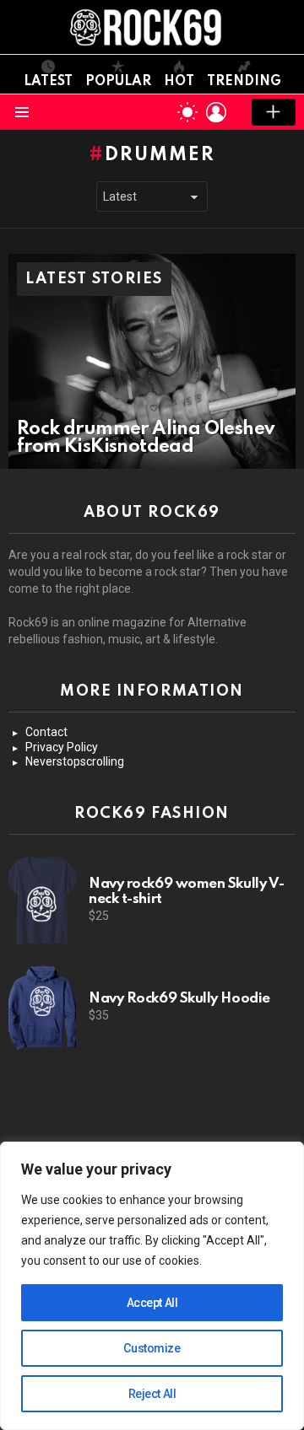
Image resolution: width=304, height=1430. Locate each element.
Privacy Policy (61, 747)
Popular (118, 82)
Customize (151, 1348)
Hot (179, 82)
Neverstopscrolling (74, 761)
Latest (48, 82)
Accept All (152, 1302)
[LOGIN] (216, 112)
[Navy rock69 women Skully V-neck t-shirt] (42, 901)
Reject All (152, 1393)
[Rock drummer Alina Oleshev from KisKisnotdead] (152, 361)
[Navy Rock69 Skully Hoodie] (42, 1007)
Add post (274, 112)
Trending (244, 82)
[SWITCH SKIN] (187, 112)
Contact (46, 732)
